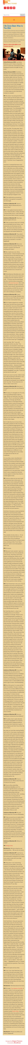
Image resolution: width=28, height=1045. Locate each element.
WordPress (17, 1042)
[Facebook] (5, 8)
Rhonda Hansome (13, 282)
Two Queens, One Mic (17, 988)
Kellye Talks (15, 1011)
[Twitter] (11, 8)
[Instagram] (8, 8)
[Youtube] (14, 8)
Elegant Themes (17, 1041)
